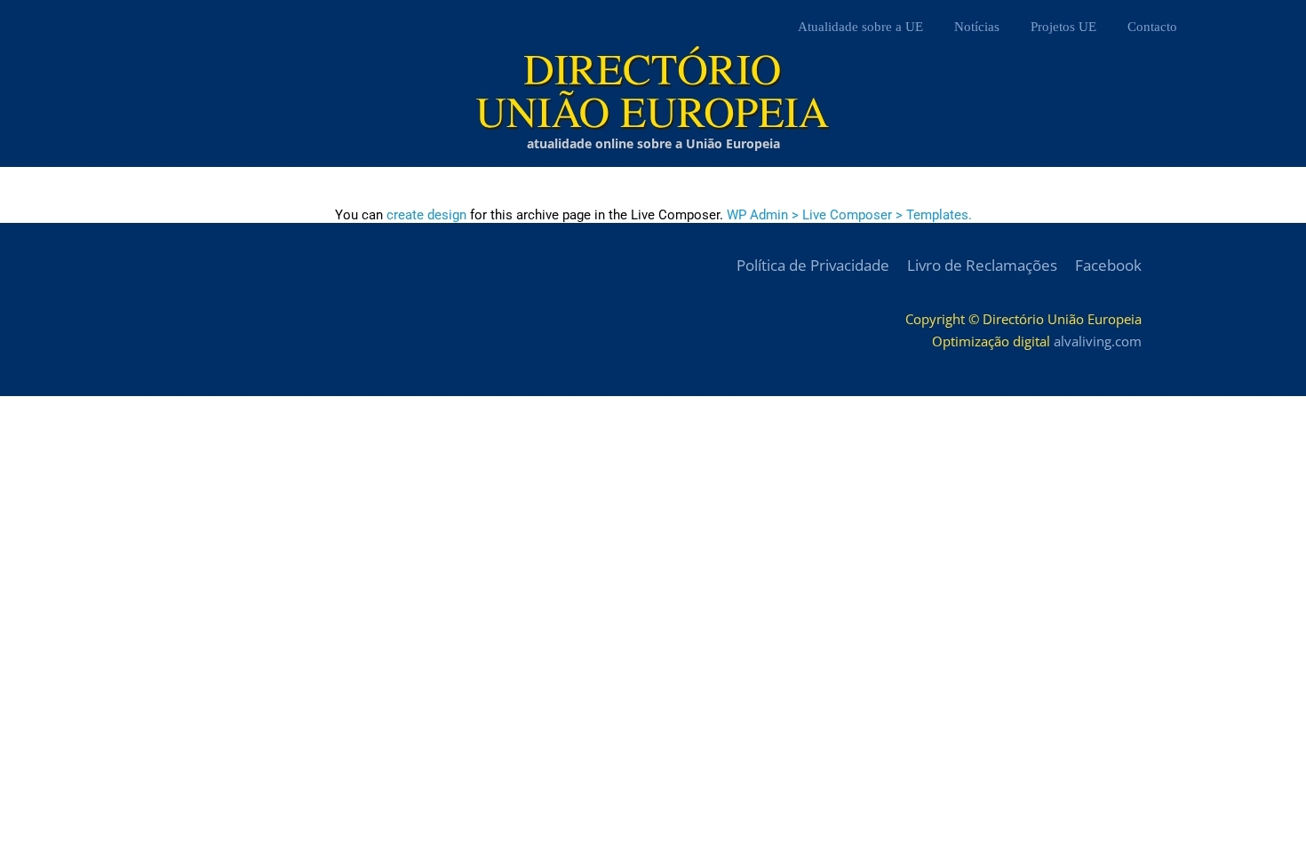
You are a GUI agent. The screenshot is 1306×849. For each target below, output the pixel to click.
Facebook (1108, 265)
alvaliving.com (1098, 341)
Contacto (1152, 27)
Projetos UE (1063, 27)
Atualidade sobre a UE (860, 27)
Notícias (976, 27)
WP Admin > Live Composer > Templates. (849, 215)
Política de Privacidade (813, 265)
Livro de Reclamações (982, 265)
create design (426, 215)
